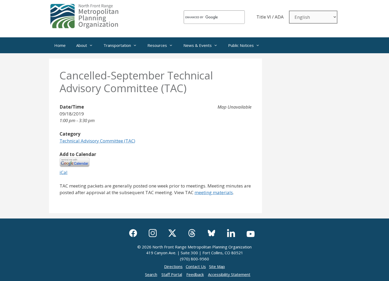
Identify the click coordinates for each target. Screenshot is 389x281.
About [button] (81, 45)
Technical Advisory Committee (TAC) (97, 141)
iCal (63, 172)
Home (60, 45)
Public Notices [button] (241, 45)
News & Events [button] (197, 45)
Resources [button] (157, 45)
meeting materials (214, 192)
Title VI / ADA (270, 17)
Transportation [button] (117, 45)
